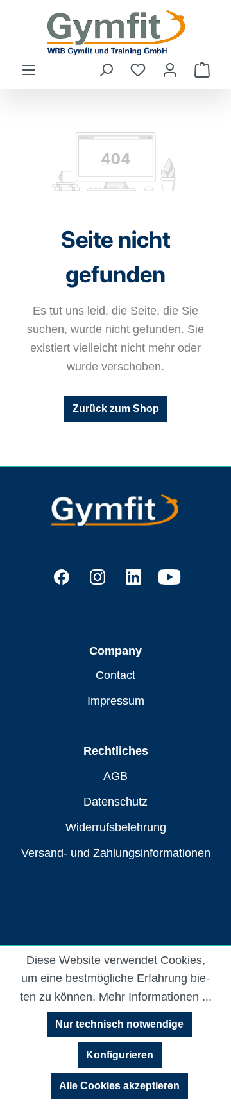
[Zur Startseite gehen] (115, 30)
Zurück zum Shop (116, 408)
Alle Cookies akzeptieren (119, 1085)
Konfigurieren (119, 1054)
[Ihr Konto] (170, 69)
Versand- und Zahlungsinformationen (115, 853)
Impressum (115, 700)
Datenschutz (115, 801)
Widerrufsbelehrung (115, 827)
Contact (115, 675)
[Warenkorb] (202, 69)
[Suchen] (106, 69)
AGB (115, 776)
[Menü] (29, 69)
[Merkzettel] (138, 69)
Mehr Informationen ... (155, 996)
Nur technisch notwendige (119, 1024)
